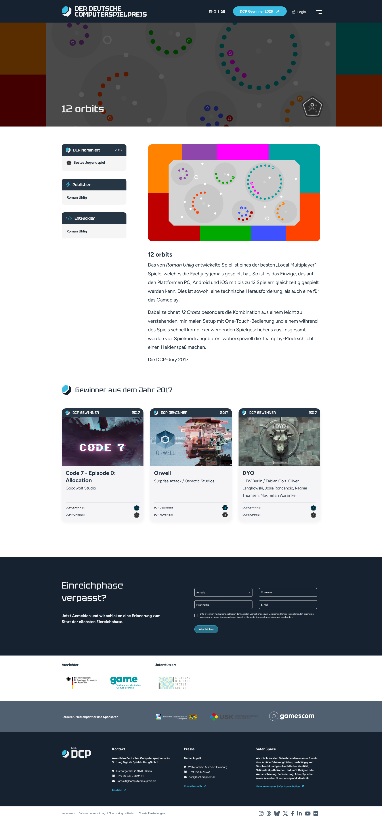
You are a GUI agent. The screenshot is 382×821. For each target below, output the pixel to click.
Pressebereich (193, 786)
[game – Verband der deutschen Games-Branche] (126, 682)
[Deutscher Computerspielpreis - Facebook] (293, 814)
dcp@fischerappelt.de (202, 777)
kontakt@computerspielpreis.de (136, 781)
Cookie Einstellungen (152, 813)
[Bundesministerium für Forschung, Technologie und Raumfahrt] (81, 682)
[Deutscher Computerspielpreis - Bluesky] (277, 814)
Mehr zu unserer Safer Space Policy (278, 786)
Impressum (68, 813)
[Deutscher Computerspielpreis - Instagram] (261, 814)
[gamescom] (291, 714)
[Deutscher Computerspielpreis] (104, 11)
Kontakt (117, 790)
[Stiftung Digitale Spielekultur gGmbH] (174, 682)
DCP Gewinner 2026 (257, 11)
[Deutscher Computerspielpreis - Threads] (269, 814)
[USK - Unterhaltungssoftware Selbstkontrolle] (234, 712)
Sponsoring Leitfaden (122, 813)
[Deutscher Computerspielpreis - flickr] (315, 814)
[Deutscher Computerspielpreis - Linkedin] (299, 814)
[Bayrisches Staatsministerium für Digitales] (176, 714)
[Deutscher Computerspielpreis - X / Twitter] (286, 814)
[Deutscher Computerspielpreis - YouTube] (308, 814)
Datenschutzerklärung (267, 617)
